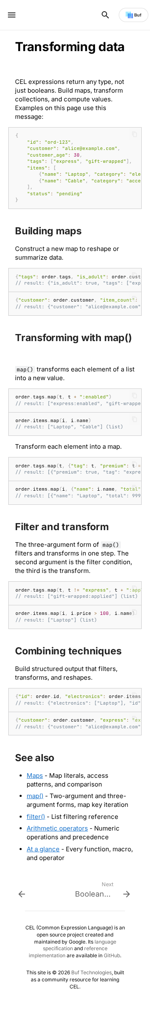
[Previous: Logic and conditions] (46, 888)
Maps (35, 775)
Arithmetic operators (57, 828)
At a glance (43, 849)
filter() (36, 817)
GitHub (112, 955)
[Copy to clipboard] (134, 134)
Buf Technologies (91, 972)
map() (35, 796)
